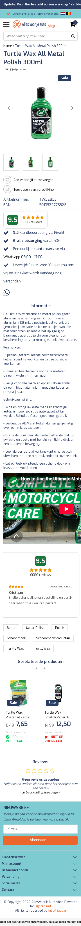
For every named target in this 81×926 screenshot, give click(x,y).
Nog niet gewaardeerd (16, 732)
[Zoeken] (73, 36)
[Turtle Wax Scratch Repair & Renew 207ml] (58, 693)
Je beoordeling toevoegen (40, 792)
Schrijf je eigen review (15, 69)
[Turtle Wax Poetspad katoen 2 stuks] (19, 693)
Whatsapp (11, 256)
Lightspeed (43, 906)
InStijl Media (57, 910)
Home (7, 46)
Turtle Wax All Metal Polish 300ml (40, 46)
